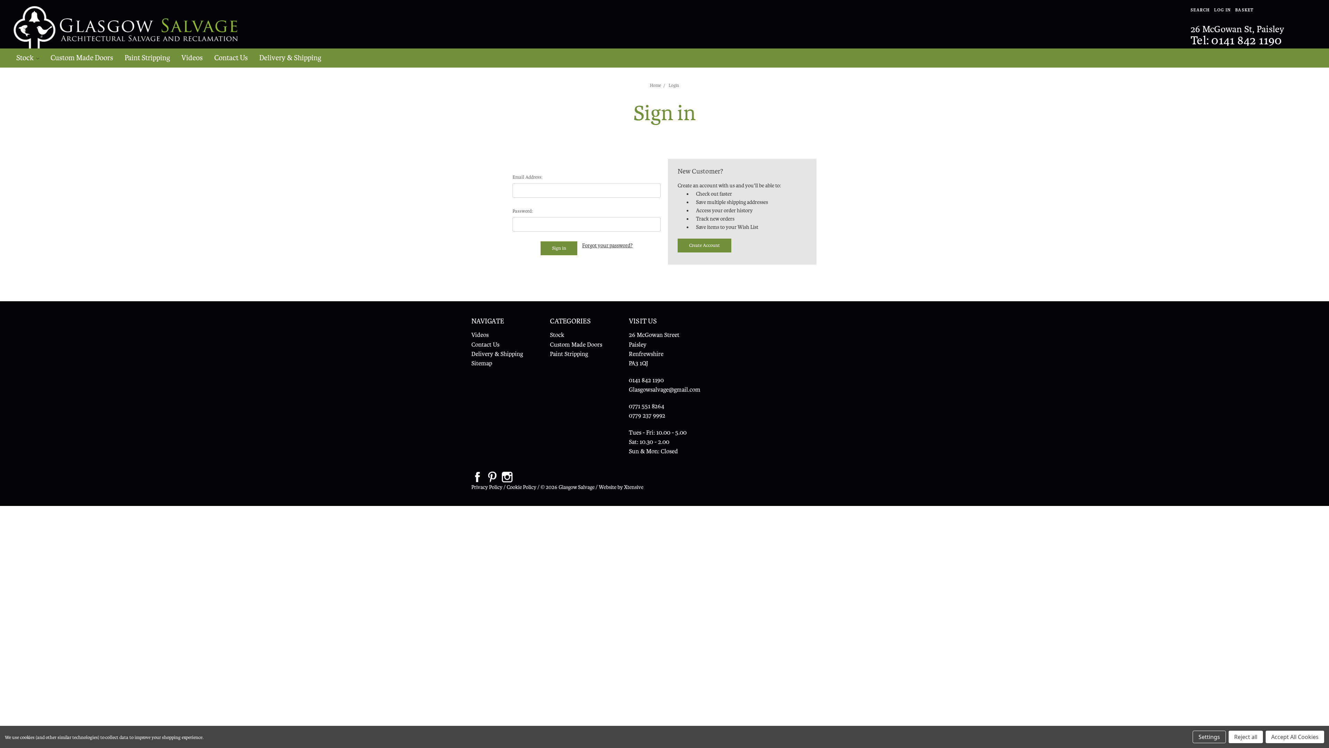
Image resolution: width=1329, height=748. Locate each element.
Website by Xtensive (621, 487)
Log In (1222, 10)
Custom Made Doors (82, 57)
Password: (523, 211)
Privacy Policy (487, 487)
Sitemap (481, 363)
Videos (192, 57)
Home (655, 85)
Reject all (1245, 737)
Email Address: (527, 177)
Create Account (704, 245)
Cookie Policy (521, 487)
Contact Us (231, 57)
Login (674, 85)
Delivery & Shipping (290, 57)
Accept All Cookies (1295, 737)
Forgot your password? (607, 245)
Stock (25, 57)
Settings (1209, 737)
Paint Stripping (147, 57)
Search (1200, 10)
